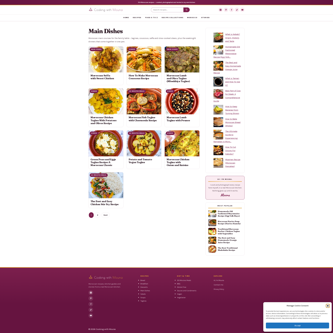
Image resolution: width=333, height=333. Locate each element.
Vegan (179, 294)
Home (126, 17)
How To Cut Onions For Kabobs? (230, 150)
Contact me (218, 285)
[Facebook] (231, 10)
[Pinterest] (226, 10)
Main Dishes (145, 291)
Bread (142, 280)
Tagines (143, 301)
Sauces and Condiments (186, 291)
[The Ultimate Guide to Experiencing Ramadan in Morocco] (218, 134)
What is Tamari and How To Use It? (232, 82)
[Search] (186, 10)
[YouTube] (242, 10)
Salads (143, 294)
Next (106, 215)
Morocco (192, 17)
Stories (205, 17)
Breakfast (144, 284)
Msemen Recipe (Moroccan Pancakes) (232, 163)
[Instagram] (220, 10)
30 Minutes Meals (184, 280)
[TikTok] (237, 10)
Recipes (137, 17)
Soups (143, 298)
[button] (327, 306)
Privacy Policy (219, 289)
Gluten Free (181, 287)
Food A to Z (151, 17)
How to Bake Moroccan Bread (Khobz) (233, 122)
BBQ (178, 284)
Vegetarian (181, 298)
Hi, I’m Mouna (219, 280)
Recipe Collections (172, 17)
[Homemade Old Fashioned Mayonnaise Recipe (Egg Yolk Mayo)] (218, 50)
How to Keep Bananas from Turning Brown (232, 110)
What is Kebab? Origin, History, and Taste (232, 37)
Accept (297, 325)
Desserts (144, 287)
